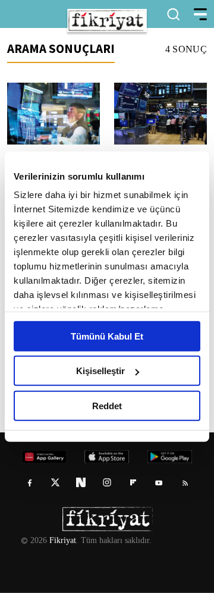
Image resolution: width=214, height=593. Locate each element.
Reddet (107, 405)
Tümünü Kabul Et (107, 336)
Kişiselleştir (100, 371)
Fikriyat (62, 540)
